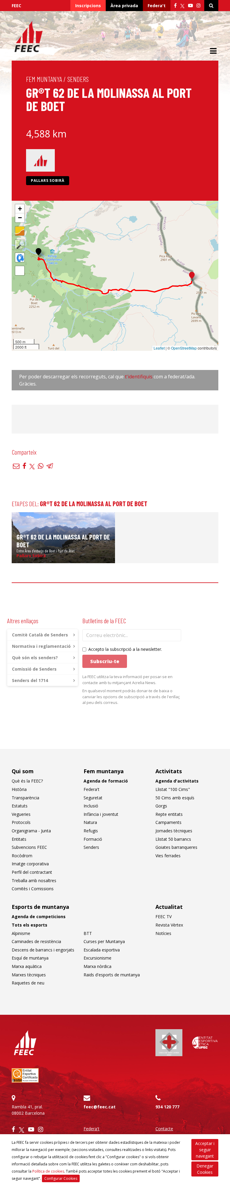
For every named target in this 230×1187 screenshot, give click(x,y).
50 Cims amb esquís (174, 798)
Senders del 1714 (30, 680)
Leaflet (159, 347)
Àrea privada (124, 5)
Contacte (164, 1128)
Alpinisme (21, 933)
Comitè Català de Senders (40, 635)
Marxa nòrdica (97, 966)
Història (19, 789)
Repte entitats (169, 814)
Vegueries (21, 814)
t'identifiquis (139, 376)
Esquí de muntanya (30, 958)
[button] (38, 251)
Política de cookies (48, 1171)
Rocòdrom (22, 855)
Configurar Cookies (60, 1178)
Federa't (157, 5)
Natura (90, 822)
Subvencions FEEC (29, 847)
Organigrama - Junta (31, 831)
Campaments (168, 822)
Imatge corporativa (30, 864)
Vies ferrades (168, 855)
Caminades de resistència (36, 941)
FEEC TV (163, 916)
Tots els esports (29, 925)
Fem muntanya (44, 79)
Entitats (19, 839)
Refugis (91, 831)
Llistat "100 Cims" (172, 789)
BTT (88, 933)
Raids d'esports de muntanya (112, 975)
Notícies (163, 933)
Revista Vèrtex (169, 925)
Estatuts (20, 806)
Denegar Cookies (204, 1169)
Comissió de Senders (34, 669)
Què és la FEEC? (27, 781)
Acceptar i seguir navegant (204, 1149)
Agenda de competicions (39, 916)
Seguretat (93, 798)
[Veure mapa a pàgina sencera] (19, 270)
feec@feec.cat (100, 1107)
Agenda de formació (106, 781)
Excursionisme (97, 958)
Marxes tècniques (29, 975)
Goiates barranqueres (176, 847)
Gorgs (161, 806)
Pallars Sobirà (47, 180)
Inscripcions (88, 5)
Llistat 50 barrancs (173, 839)
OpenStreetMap (184, 347)
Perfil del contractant (32, 872)
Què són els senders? (35, 657)
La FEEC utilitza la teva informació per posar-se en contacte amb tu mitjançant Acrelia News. (127, 679)
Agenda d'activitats (177, 781)
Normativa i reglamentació (41, 646)
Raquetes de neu (28, 983)
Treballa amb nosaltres (34, 880)
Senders (78, 79)
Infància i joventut (101, 814)
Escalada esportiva (102, 950)
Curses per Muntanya (104, 941)
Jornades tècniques (173, 831)
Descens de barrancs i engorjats (43, 950)
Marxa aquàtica (27, 966)
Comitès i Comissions (33, 888)
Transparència (25, 798)
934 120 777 (167, 1107)
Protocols (21, 822)
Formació (93, 839)
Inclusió (91, 806)
